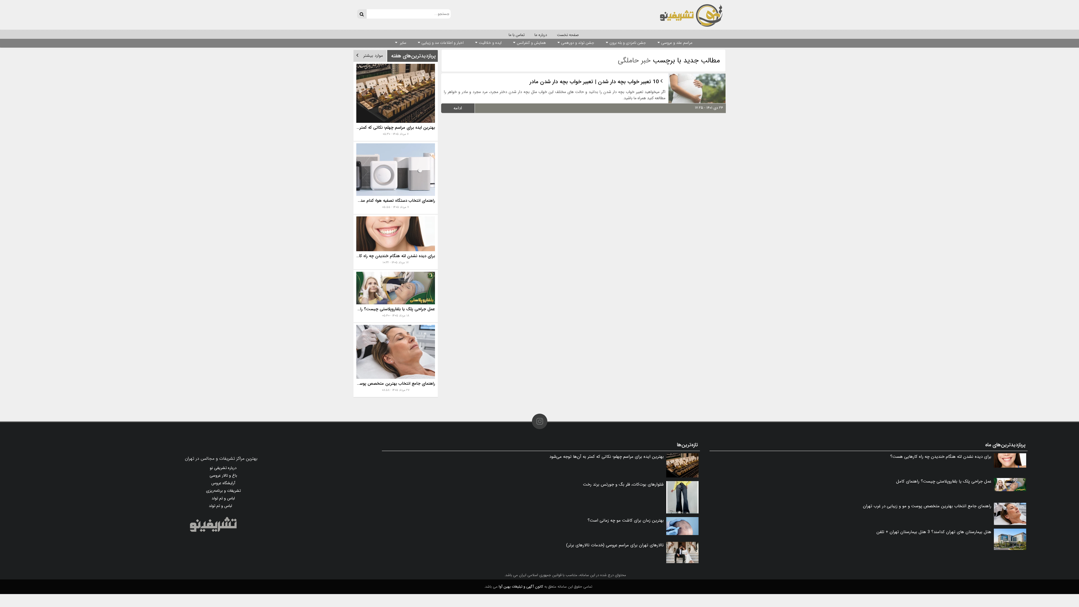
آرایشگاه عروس (223, 483)
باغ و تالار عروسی (223, 475)
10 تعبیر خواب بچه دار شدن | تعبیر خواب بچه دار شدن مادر (594, 82)
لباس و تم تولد (223, 498)
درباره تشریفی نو (223, 468)
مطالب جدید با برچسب (669, 60)
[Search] (362, 14)
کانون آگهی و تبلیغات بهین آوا (521, 587)
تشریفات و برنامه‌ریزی (223, 491)
